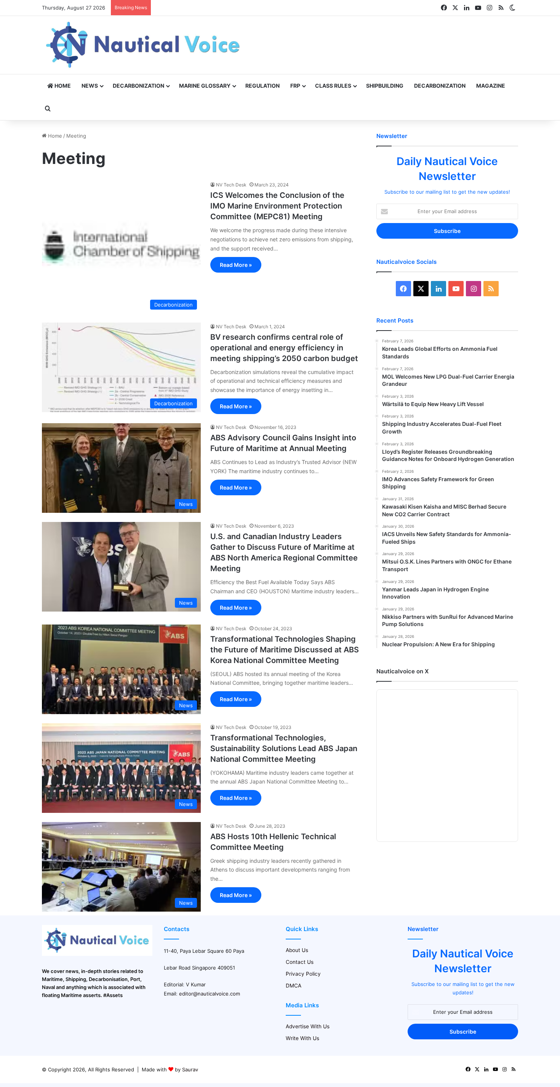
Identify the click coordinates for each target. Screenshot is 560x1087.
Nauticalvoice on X (402, 671)
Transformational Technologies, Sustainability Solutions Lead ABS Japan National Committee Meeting (283, 748)
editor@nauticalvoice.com (209, 994)
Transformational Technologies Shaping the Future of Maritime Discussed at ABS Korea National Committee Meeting (284, 649)
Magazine (490, 85)
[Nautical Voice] (144, 45)
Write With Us (302, 1038)
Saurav (190, 1069)
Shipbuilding (384, 85)
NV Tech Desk (231, 185)
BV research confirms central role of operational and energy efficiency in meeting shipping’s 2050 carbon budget (284, 347)
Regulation (262, 85)
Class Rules (333, 85)
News (90, 85)
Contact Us (300, 962)
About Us (297, 950)
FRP (295, 85)
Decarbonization (138, 85)
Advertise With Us (308, 1026)
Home (62, 85)
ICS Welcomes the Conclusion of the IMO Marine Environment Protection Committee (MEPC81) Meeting (277, 206)
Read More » (236, 265)
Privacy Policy (303, 974)
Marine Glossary (204, 85)
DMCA (293, 986)
